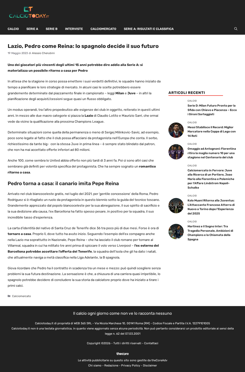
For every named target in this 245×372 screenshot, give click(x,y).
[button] (235, 29)
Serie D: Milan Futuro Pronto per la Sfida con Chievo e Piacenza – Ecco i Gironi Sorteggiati (212, 110)
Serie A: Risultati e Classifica (149, 29)
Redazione (111, 365)
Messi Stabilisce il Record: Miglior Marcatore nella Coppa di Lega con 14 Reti (212, 132)
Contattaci (151, 343)
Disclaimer (150, 365)
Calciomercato (103, 29)
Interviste (74, 29)
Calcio (13, 29)
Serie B (51, 29)
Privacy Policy (130, 365)
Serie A (32, 29)
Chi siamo (94, 365)
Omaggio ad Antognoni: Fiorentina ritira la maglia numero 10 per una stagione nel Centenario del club (212, 153)
